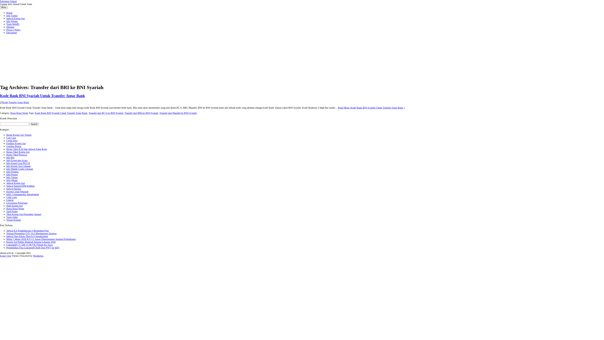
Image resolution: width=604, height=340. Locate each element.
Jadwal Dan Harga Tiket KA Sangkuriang (27, 236)
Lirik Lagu (11, 197)
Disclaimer (11, 32)
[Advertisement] (302, 59)
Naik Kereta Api (14, 205)
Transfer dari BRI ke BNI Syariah (141, 113)
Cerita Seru (11, 140)
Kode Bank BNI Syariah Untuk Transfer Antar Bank (42, 96)
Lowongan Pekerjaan (17, 203)
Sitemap (10, 27)
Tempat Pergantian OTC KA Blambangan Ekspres (31, 233)
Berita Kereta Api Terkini (18, 135)
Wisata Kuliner (13, 220)
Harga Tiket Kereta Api (18, 152)
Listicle (10, 200)
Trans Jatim (12, 217)
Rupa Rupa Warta (19, 113)
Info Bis (10, 157)
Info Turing (12, 15)
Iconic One (5, 256)
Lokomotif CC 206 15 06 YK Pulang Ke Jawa (29, 245)
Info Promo (12, 174)
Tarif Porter (12, 211)
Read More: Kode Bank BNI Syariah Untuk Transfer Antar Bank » (371, 107)
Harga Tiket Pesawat (16, 154)
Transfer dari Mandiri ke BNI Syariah (178, 113)
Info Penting (12, 171)
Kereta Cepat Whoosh (17, 191)
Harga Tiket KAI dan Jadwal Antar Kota (26, 149)
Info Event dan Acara (17, 160)
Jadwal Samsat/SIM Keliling (20, 186)
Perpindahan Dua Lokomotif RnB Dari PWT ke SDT (33, 247)
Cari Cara (11, 137)
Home (9, 12)
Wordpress (38, 256)
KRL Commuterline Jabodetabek (22, 194)
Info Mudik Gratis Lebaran (19, 169)
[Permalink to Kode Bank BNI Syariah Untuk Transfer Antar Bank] (14, 102)
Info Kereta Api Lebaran (18, 166)
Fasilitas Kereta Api (16, 143)
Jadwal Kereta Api (15, 18)
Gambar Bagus (13, 146)
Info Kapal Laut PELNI (18, 163)
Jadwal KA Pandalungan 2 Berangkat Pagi (27, 230)
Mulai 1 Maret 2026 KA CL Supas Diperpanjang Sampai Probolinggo (41, 239)
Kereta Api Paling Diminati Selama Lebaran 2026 (31, 242)
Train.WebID (12, 24)
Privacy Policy (13, 29)
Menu (3, 7)
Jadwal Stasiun (13, 188)
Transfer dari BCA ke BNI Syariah (106, 113)
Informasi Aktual (8, 1)
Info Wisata (12, 21)
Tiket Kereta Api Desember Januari (23, 214)
